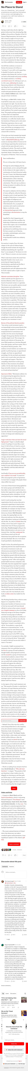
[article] (14, 1002)
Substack (6, 1067)
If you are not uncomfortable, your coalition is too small (13, 474)
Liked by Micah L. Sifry (11, 883)
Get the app (22, 1063)
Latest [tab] (7, 993)
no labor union (9, 594)
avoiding (24, 77)
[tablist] (8, 866)
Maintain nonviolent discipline (10, 276)
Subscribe (19, 2)
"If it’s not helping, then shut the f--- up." (8, 999)
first (4, 650)
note (22, 804)
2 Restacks (19, 849)
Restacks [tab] (11, 866)
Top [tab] (3, 993)
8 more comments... (6, 985)
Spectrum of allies (6, 374)
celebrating (13, 83)
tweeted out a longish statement (13, 609)
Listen (24, 21)
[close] (23, 1020)
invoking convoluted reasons (11, 80)
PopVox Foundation (7, 797)
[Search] (25, 993)
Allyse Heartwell (9, 945)
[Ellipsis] (26, 881)
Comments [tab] (5, 866)
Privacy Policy (19, 1056)
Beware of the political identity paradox (12, 323)
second (8, 655)
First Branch (17, 800)
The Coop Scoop (9, 881)
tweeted (18, 522)
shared (15, 740)
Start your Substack (10, 1063)
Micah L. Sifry (8, 20)
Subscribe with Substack (15, 1050)
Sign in (24, 2)
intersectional (9, 210)
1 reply (8, 939)
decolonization (16, 212)
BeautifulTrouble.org (13, 140)
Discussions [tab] (13, 993)
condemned (19, 532)
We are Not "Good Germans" (7, 1012)
